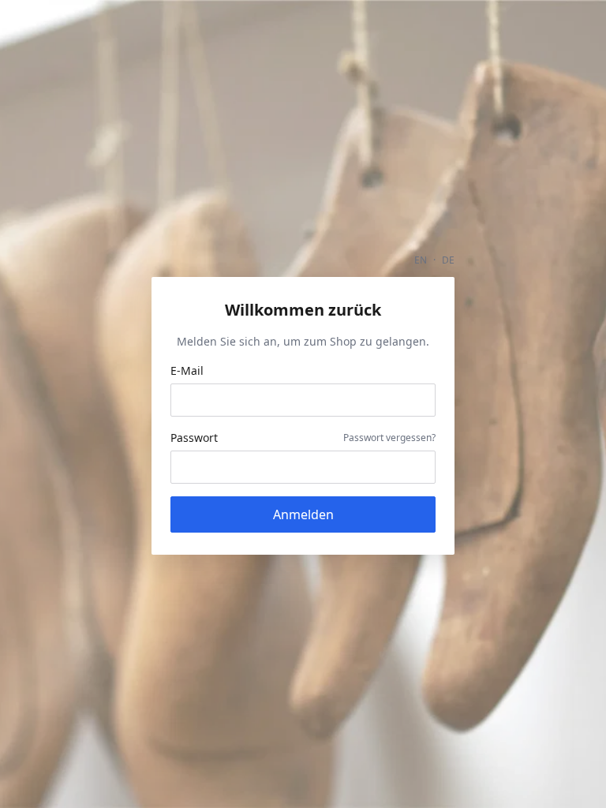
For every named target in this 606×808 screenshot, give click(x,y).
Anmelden (303, 514)
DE (448, 260)
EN (420, 260)
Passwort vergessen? (389, 437)
